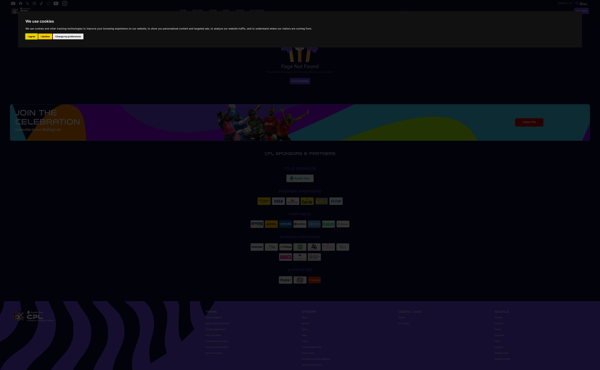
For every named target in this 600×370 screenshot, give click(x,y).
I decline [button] (45, 36)
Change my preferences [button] (68, 36)
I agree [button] (31, 36)
